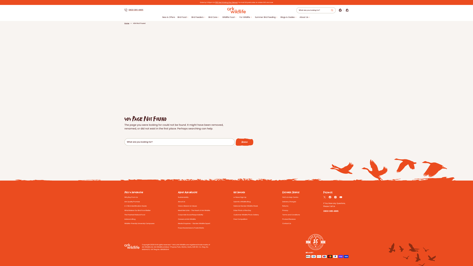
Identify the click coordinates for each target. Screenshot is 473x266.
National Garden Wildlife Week (246, 206)
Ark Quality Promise (132, 201)
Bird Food (181, 17)
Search (244, 142)
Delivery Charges (289, 201)
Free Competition (240, 219)
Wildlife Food (228, 17)
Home (126, 23)
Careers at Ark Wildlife (187, 219)
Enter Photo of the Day (242, 210)
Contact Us (286, 223)
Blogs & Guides (287, 17)
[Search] (332, 10)
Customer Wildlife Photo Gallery (246, 215)
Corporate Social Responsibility (190, 215)
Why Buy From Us (131, 197)
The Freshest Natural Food (134, 215)
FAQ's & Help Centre (290, 197)
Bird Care (212, 17)
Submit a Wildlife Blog (242, 201)
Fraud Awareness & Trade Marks (191, 228)
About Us (304, 17)
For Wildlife (244, 17)
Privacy (285, 210)
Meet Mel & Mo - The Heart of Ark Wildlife (194, 210)
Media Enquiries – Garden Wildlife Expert (194, 223)
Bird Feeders (197, 17)
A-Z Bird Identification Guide (135, 206)
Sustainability (183, 197)
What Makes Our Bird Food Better (137, 210)
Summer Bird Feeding (265, 17)
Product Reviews (289, 219)
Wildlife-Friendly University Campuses (139, 223)
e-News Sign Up (240, 197)
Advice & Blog (129, 219)
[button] (340, 10)
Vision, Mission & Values (187, 206)
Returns (285, 206)
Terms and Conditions (291, 215)
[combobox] (316, 10)
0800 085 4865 (136, 9)
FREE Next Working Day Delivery (226, 2)
